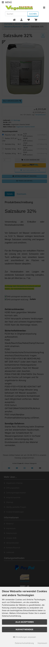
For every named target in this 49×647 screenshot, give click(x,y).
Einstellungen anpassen (25, 637)
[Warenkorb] (35, 19)
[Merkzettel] (28, 19)
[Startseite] (14, 19)
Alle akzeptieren (24, 622)
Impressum (42, 643)
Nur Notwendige (24, 629)
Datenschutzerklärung (24, 643)
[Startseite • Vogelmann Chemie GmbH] (21, 8)
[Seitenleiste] (44, 8)
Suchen (33, 14)
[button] (21, 19)
